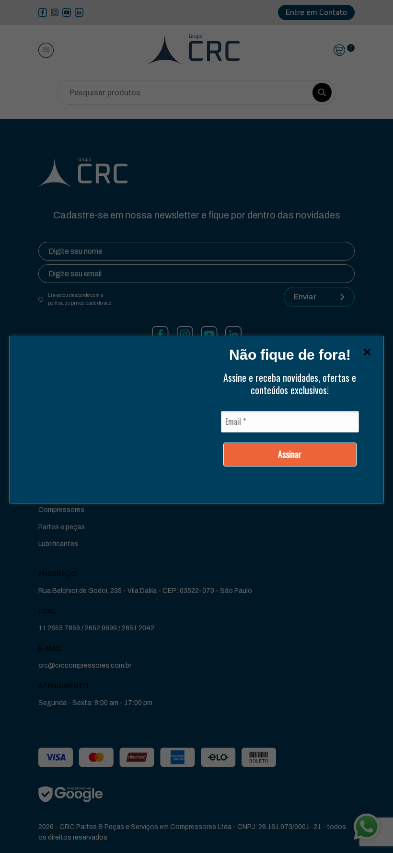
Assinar (289, 454)
